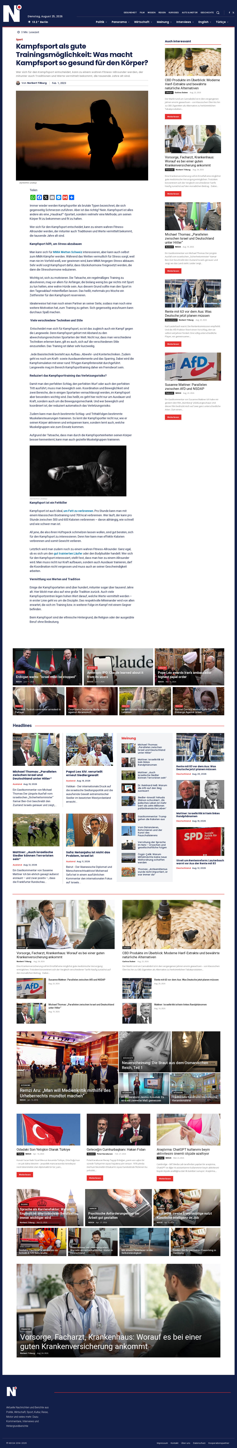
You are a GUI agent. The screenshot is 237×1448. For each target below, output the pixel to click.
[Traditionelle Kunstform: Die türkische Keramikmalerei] (195, 1088)
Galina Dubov (181, 92)
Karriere (93, 1209)
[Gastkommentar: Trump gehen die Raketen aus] (128, 818)
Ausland (169, 247)
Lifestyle (169, 92)
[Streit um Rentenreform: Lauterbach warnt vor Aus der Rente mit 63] (200, 841)
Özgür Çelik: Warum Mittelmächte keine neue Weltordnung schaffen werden (152, 858)
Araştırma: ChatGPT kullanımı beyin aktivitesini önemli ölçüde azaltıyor (183, 1151)
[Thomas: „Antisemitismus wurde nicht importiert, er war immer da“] (128, 872)
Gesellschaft (25, 1247)
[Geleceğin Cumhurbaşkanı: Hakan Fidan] (118, 1129)
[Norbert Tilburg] (19, 83)
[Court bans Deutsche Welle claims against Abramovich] (92, 701)
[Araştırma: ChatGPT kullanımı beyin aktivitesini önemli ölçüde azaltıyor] (188, 1129)
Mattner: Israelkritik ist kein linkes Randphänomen (198, 815)
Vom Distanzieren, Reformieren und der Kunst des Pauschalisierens (150, 831)
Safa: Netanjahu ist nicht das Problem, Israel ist (88, 854)
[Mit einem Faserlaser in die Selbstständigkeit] (144, 1242)
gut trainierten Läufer (68, 553)
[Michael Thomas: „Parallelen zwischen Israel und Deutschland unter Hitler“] (193, 216)
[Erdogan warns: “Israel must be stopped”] (47, 666)
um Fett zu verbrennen (78, 511)
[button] (218, 12)
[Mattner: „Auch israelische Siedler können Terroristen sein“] (36, 830)
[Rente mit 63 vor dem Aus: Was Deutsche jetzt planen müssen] (193, 293)
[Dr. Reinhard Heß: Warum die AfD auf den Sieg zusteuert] (128, 788)
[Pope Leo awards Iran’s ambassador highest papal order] (189, 666)
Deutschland (171, 320)
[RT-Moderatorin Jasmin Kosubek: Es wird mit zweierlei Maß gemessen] (144, 1088)
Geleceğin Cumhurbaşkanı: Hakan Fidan (116, 1149)
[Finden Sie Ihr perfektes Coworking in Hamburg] (196, 1242)
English (20, 672)
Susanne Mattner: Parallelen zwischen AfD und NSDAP (186, 387)
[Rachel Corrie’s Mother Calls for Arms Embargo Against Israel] (198, 701)
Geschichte (128, 1058)
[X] (233, 13)
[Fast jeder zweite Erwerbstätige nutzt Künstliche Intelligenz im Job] (186, 1207)
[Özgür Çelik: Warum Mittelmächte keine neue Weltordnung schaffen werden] (128, 858)
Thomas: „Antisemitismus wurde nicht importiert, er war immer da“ (153, 872)
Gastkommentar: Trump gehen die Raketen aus (152, 818)
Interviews (25, 1085)
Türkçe (20, 1154)
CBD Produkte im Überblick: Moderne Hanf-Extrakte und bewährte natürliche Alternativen (192, 84)
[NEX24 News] (12, 13)
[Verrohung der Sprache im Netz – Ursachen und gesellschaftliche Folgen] (128, 845)
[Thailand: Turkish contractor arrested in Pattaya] (38, 701)
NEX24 (178, 247)
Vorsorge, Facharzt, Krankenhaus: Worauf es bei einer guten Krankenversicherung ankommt (189, 161)
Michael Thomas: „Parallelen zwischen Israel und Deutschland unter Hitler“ (189, 238)
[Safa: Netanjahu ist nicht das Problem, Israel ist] (89, 830)
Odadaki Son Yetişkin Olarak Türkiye (43, 1149)
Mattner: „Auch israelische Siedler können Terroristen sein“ (33, 855)
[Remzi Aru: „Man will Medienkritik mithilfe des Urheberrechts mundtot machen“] (67, 1067)
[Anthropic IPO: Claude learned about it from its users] (118, 666)
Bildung (24, 1204)
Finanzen (169, 170)
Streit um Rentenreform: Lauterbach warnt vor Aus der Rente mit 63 (200, 862)
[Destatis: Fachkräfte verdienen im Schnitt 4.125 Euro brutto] (41, 1242)
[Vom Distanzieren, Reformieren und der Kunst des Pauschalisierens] (128, 831)
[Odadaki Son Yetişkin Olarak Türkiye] (48, 1129)
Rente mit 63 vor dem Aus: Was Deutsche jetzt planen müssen (188, 314)
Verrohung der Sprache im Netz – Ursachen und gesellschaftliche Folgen (152, 845)
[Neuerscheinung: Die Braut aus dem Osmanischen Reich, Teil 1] (169, 1051)
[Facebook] (229, 13)
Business (92, 668)
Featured (169, 393)
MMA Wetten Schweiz (67, 252)
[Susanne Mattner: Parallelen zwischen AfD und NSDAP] (193, 367)
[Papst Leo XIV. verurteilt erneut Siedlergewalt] (89, 749)
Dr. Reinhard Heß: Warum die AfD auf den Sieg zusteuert (152, 788)
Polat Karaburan (105, 1154)
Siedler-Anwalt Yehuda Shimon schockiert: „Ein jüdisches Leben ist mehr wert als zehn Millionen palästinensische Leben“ (152, 803)
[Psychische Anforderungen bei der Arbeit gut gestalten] (118, 1207)
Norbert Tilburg (37, 83)
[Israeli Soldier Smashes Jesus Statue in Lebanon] (145, 701)
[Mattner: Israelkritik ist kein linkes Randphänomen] (128, 762)
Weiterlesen (173, 116)
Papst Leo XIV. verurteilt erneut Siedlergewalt (84, 773)
